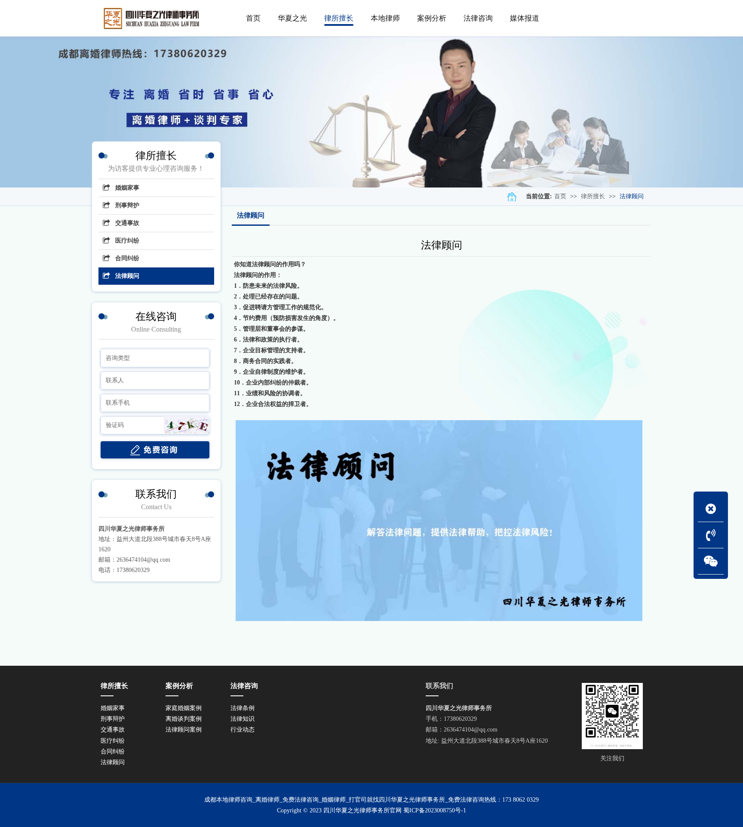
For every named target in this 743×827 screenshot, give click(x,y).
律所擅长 (593, 196)
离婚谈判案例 (184, 719)
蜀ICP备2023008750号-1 (434, 810)
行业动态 (242, 729)
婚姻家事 (127, 187)
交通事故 (127, 223)
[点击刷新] (187, 424)
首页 (560, 196)
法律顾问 (632, 196)
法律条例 (242, 708)
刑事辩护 (127, 205)
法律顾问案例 (184, 729)
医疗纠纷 (127, 240)
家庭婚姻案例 (184, 708)
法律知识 (242, 719)
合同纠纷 (127, 258)
